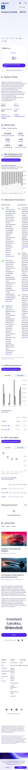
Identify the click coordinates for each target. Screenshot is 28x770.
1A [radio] (14, 38)
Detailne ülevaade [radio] (12, 128)
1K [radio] (7, 38)
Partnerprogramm (23, 665)
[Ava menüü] (25, 3)
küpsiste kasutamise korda (14, 764)
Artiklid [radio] (8, 526)
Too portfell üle (4, 677)
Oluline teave (13, 662)
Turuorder (13, 53)
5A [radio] (17, 38)
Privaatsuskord (14, 683)
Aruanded (12, 696)
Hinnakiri (3, 662)
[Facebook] (6, 709)
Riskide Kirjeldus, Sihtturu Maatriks (12, 671)
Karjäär (21, 662)
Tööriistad (4, 668)
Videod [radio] (14, 526)
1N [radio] (5, 38)
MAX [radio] (20, 38)
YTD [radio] (11, 38)
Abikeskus (4, 673)
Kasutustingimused (14, 665)
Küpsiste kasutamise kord (13, 687)
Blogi (2, 665)
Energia (16, 106)
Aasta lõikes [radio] (20, 375)
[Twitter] (11, 709)
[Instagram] (21, 709)
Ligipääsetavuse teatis (14, 692)
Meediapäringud (4, 671)
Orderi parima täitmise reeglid (12, 678)
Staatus (3, 681)
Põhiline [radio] (4, 128)
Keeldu (7, 767)
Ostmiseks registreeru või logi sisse (12, 65)
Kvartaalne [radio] (8, 375)
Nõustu (21, 767)
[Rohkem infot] (25, 505)
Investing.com (10, 256)
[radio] (2, 41)
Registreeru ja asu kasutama (10, 160)
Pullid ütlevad (4, 205)
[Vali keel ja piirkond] (20, 3)
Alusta (14, 635)
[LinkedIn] (16, 709)
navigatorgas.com (19, 116)
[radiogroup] (11, 38)
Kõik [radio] (3, 526)
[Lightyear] (5, 3)
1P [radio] (2, 38)
